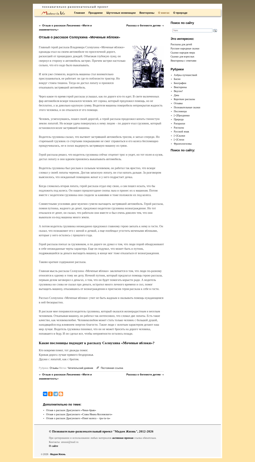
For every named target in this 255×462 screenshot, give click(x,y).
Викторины (146, 12)
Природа (179, 119)
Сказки (181, 135)
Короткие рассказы (184, 99)
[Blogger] (61, 394)
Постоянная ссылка (112, 368)
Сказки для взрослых (182, 56)
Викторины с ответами (183, 60)
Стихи (180, 139)
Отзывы (54, 368)
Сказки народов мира (183, 52)
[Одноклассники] (50, 394)
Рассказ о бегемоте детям (145, 25)
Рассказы (179, 127)
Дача (176, 95)
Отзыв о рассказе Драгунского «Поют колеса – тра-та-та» (78, 418)
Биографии (180, 83)
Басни (177, 78)
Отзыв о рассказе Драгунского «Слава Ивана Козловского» (79, 414)
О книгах (164, 12)
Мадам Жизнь (58, 454)
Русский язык (181, 131)
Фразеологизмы (183, 143)
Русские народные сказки (185, 48)
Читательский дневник (80, 368)
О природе (180, 12)
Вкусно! (178, 91)
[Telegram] (55, 394)
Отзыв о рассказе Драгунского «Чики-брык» (71, 410)
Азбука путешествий (185, 75)
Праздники (95, 12)
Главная (79, 12)
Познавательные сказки (187, 107)
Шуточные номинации (121, 12)
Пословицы (180, 111)
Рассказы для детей (181, 44)
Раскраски (179, 123)
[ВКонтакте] (45, 394)
